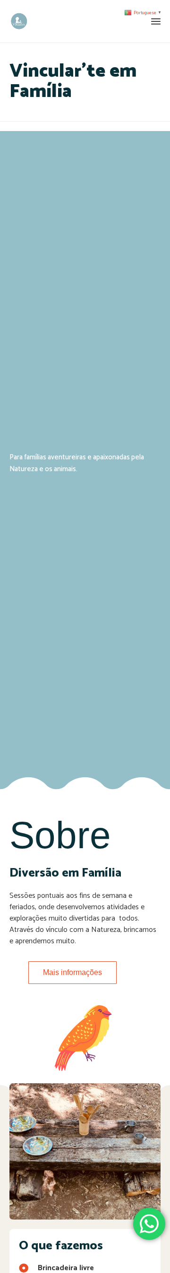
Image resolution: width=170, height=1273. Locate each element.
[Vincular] (18, 21)
